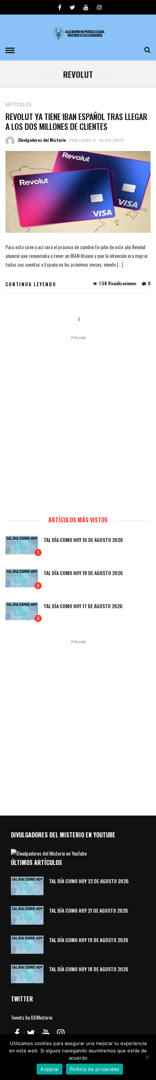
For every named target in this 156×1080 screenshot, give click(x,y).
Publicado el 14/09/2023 (96, 140)
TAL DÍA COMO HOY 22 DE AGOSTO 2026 (89, 881)
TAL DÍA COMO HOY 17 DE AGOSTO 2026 (83, 606)
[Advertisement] (78, 422)
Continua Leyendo (30, 284)
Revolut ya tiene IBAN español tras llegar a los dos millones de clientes (76, 121)
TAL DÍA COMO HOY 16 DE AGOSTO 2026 (83, 539)
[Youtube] (86, 7)
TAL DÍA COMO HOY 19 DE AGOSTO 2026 (88, 940)
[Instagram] (99, 7)
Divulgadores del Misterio (42, 140)
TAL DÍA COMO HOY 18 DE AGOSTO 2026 (83, 573)
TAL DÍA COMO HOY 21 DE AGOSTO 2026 (88, 910)
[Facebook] (17, 1033)
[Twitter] (31, 1033)
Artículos (18, 104)
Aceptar (49, 1069)
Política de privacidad (94, 1069)
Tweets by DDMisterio (31, 1017)
